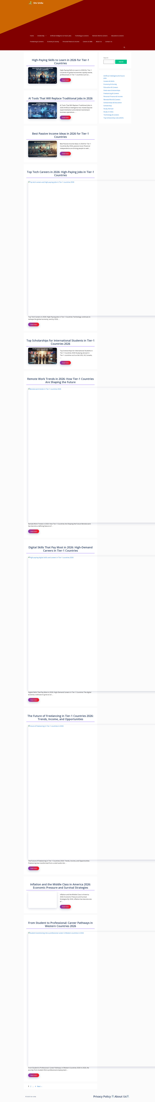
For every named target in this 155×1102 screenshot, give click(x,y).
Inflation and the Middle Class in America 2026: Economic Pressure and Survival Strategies (60, 885)
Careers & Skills (87, 41)
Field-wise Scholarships (112, 90)
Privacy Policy (102, 1096)
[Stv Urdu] (30, 3)
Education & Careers (117, 36)
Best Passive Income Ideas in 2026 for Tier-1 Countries (60, 135)
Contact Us (108, 41)
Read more (65, 80)
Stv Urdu (38, 2)
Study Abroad (108, 109)
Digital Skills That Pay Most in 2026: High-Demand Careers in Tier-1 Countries (60, 548)
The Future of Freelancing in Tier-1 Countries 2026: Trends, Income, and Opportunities (60, 717)
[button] (124, 47)
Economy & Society (53, 41)
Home (32, 36)
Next (39, 1086)
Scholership (40, 36)
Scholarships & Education (113, 103)
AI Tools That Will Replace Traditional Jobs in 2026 (60, 98)
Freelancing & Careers (37, 41)
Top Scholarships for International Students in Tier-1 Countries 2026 (60, 342)
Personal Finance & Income (71, 41)
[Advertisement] (77, 19)
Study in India (108, 112)
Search (106, 58)
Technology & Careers (82, 36)
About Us (99, 41)
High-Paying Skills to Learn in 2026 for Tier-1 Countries (60, 61)
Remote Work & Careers (100, 36)
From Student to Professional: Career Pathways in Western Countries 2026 (60, 924)
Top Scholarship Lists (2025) (114, 118)
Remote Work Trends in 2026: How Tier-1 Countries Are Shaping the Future (60, 380)
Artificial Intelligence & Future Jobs (60, 36)
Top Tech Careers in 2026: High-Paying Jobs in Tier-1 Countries (60, 173)
